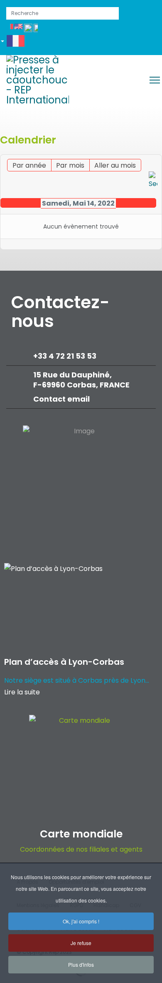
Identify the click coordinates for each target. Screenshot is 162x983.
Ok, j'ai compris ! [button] (81, 921)
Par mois (70, 165)
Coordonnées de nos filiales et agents (81, 849)
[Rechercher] (153, 180)
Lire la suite (22, 692)
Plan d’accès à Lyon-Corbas (64, 662)
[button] (15, 42)
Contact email (62, 399)
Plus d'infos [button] (81, 964)
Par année (29, 165)
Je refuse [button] (81, 942)
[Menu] (155, 80)
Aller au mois (115, 165)
